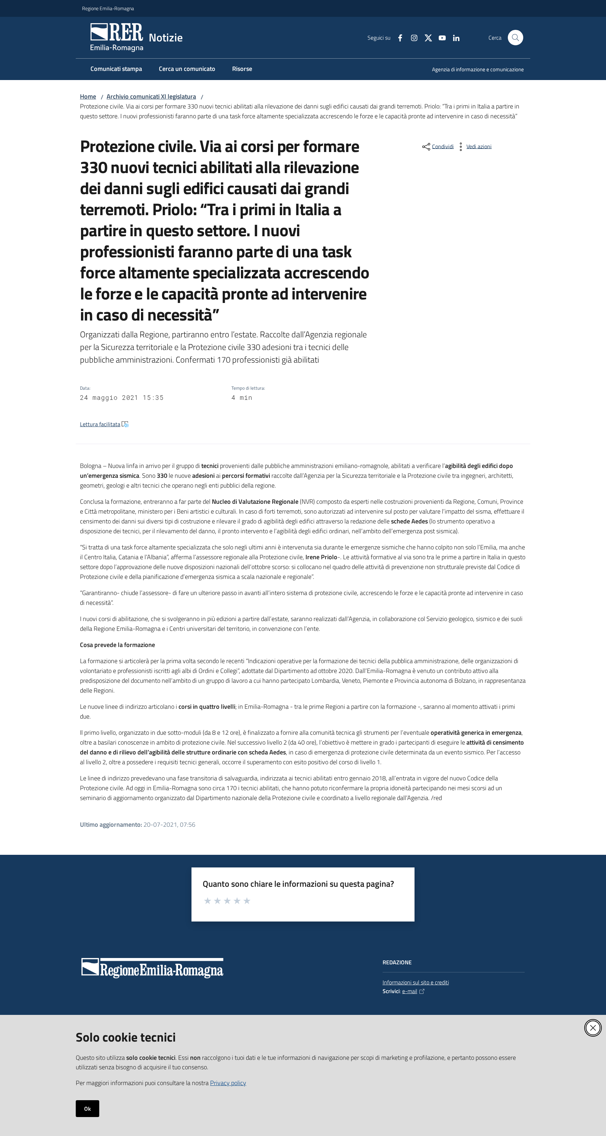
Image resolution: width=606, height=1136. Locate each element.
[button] (515, 37)
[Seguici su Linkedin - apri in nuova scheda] (453, 37)
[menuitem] (474, 70)
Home (88, 96)
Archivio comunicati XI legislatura (151, 96)
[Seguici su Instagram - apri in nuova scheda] (411, 37)
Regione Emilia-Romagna (108, 8)
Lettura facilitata (100, 424)
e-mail (409, 991)
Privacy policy (228, 1083)
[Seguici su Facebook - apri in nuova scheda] (397, 37)
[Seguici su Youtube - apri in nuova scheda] (439, 37)
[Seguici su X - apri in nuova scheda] (425, 37)
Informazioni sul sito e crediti (416, 982)
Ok (87, 1108)
